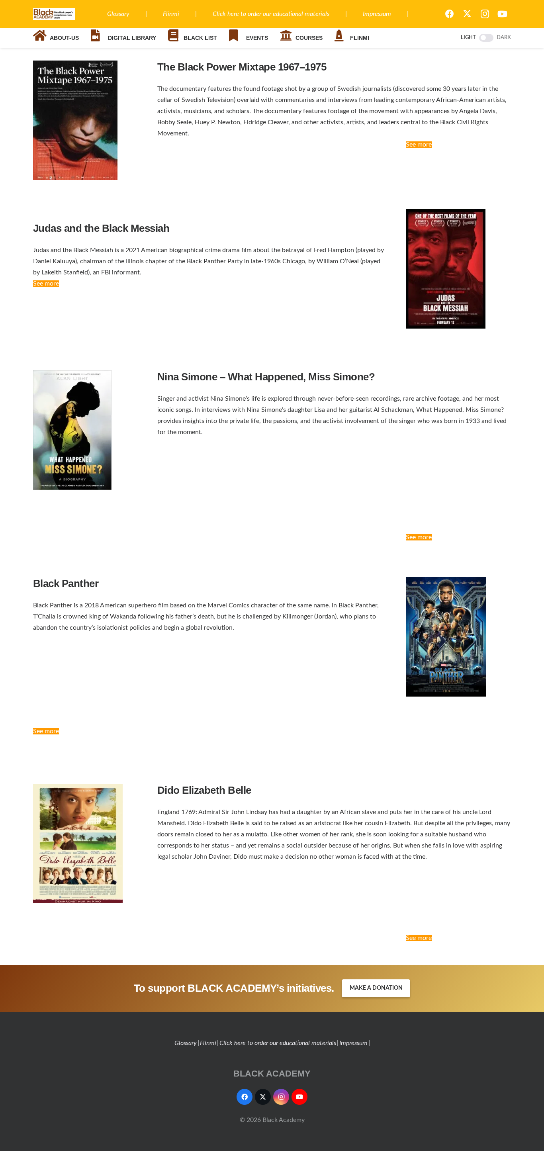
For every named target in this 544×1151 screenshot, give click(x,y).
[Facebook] (449, 14)
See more (419, 144)
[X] (467, 14)
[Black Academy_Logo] (54, 14)
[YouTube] (502, 14)
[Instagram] (484, 14)
